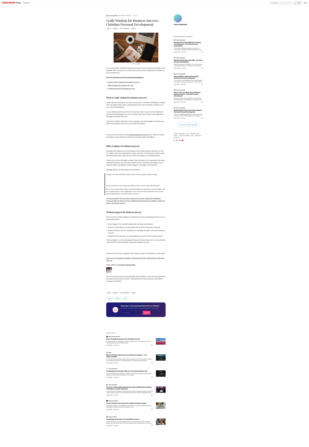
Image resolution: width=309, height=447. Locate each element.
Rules (192, 135)
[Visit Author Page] (109, 272)
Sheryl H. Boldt (112, 416)
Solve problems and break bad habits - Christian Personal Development (186, 77)
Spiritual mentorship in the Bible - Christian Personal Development (188, 61)
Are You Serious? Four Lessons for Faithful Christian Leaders (126, 403)
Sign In (305, 3)
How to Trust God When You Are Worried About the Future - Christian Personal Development (187, 94)
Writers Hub (198, 135)
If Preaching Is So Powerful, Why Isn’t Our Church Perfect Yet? (126, 371)
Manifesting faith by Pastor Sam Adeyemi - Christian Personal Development (188, 111)
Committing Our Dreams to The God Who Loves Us (122, 419)
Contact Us (176, 137)
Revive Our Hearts (113, 400)
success (120, 114)
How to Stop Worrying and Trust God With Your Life (123, 339)
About (187, 133)
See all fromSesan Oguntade (188, 125)
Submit (146, 312)
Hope (109, 352)
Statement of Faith (194, 133)
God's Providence (124, 28)
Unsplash (137, 63)
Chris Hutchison (112, 368)
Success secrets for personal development (128, 77)
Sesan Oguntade (113, 15)
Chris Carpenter (112, 384)
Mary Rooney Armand (114, 336)
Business (115, 28)
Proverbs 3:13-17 (111, 170)
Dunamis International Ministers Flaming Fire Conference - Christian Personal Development (187, 44)
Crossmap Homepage (179, 133)
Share (117, 298)
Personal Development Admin (126, 265)
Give (125, 298)
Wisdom (134, 28)
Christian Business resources (138, 135)
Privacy (176, 135)
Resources (26, 3)
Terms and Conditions (184, 135)
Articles (109, 28)
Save (109, 298)
